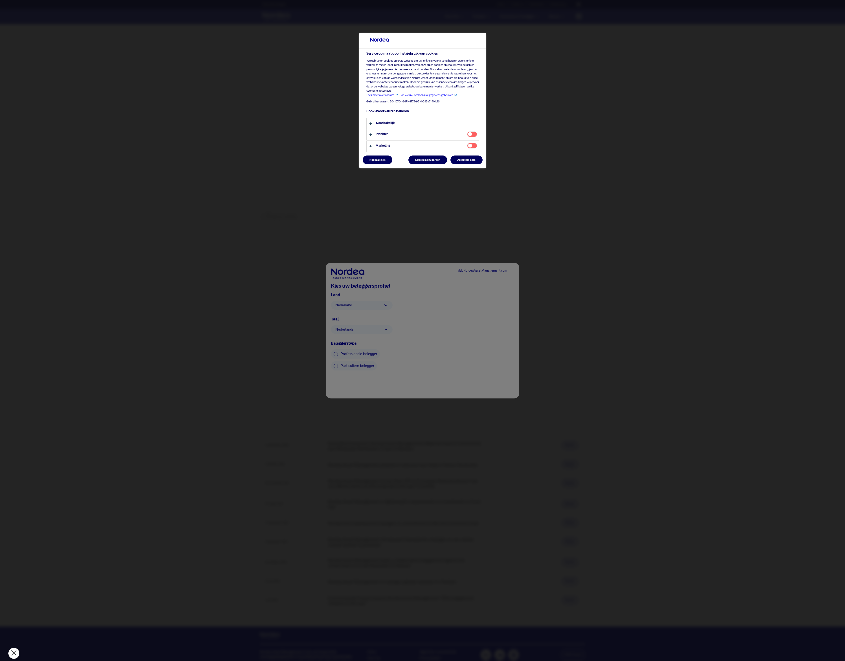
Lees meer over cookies (380, 95)
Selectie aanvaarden (427, 160)
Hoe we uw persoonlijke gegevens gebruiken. (426, 95)
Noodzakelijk (377, 160)
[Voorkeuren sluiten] (13, 653)
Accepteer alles (466, 160)
